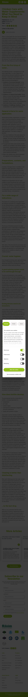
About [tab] (21, 323)
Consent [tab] (6, 323)
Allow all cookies (14, 369)
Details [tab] (13, 323)
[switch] (22, 354)
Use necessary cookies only (14, 374)
